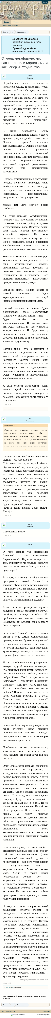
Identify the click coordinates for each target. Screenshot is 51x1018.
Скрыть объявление (47, 39)
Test (2, 1011)
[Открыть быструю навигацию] (48, 32)
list (5, 409)
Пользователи (18, 22)
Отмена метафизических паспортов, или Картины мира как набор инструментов (24, 62)
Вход (45, 2)
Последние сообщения (11, 25)
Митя (30, 76)
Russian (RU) (10, 1011)
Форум (6, 22)
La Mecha (7, 987)
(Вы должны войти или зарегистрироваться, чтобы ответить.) (24, 997)
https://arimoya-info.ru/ (25, 42)
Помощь (46, 1011)
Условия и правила (43, 1014)
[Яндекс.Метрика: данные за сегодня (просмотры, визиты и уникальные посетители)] (18, 1015)
